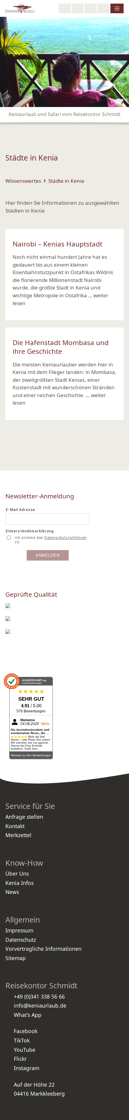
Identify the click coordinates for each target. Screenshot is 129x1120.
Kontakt (15, 826)
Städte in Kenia (66, 180)
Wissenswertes (23, 180)
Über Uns (17, 873)
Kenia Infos (19, 882)
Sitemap (15, 958)
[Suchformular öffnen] (65, 8)
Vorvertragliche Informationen (43, 948)
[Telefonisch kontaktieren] (78, 8)
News (12, 891)
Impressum (19, 930)
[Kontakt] (104, 8)
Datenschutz (20, 939)
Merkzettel (18, 835)
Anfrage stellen (24, 816)
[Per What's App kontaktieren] (91, 8)
